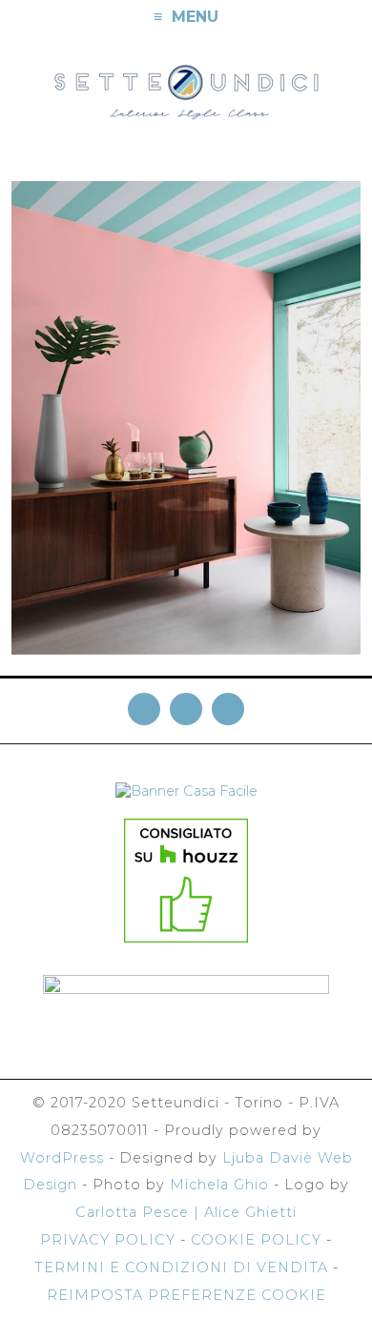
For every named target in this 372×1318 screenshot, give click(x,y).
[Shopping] (355, 17)
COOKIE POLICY (256, 1239)
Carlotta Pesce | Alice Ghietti (186, 1212)
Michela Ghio (219, 1184)
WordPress (62, 1157)
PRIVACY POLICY (108, 1239)
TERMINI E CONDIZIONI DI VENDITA (181, 1267)
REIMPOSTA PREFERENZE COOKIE (186, 1295)
